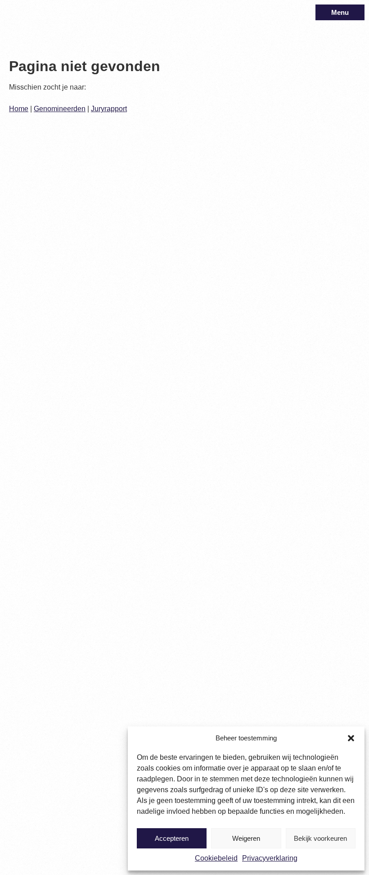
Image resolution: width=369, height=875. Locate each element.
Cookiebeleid (216, 858)
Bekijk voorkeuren (320, 838)
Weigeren (246, 838)
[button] (351, 738)
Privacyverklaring (269, 858)
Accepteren (172, 838)
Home (18, 109)
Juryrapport (109, 109)
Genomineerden (60, 109)
